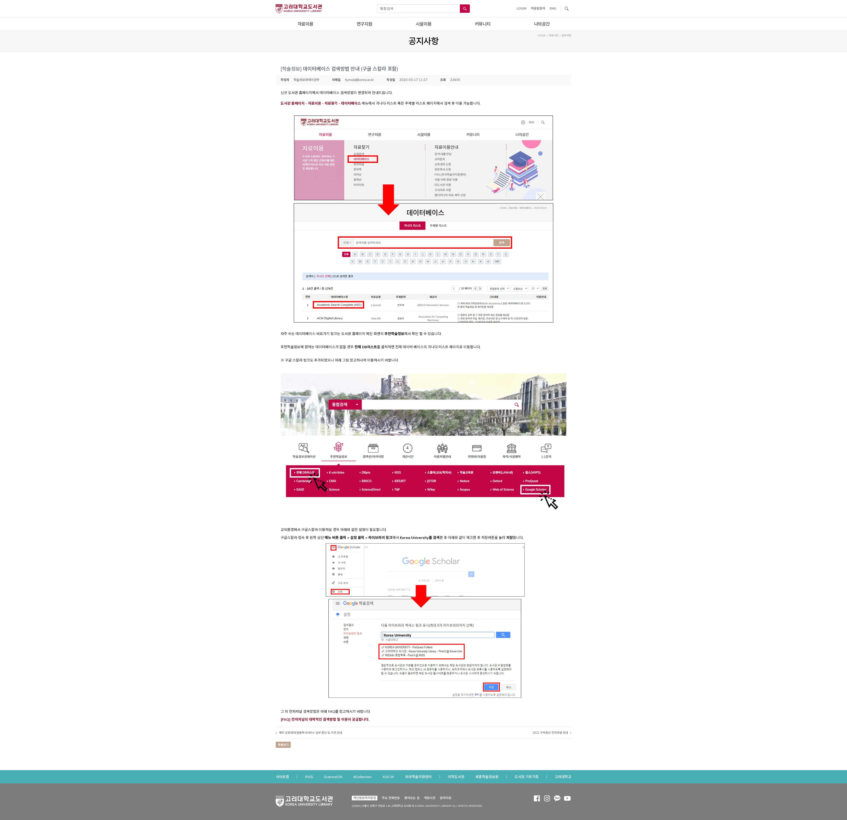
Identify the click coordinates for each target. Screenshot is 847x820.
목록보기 (283, 745)
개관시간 (429, 798)
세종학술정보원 (486, 776)
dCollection (362, 776)
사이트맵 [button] (282, 777)
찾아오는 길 (412, 798)
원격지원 (445, 798)
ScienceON (333, 776)
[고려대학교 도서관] (304, 800)
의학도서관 (456, 776)
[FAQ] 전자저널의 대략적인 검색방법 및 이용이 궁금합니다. (325, 719)
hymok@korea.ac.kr (359, 80)
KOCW (388, 776)
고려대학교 (563, 776)
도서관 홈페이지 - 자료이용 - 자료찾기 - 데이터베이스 (321, 103)
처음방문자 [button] (538, 8)
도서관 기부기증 (527, 776)
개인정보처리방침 (364, 798)
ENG (553, 8)
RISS (309, 776)
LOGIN (522, 8)
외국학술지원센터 (418, 776)
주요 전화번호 (391, 798)
